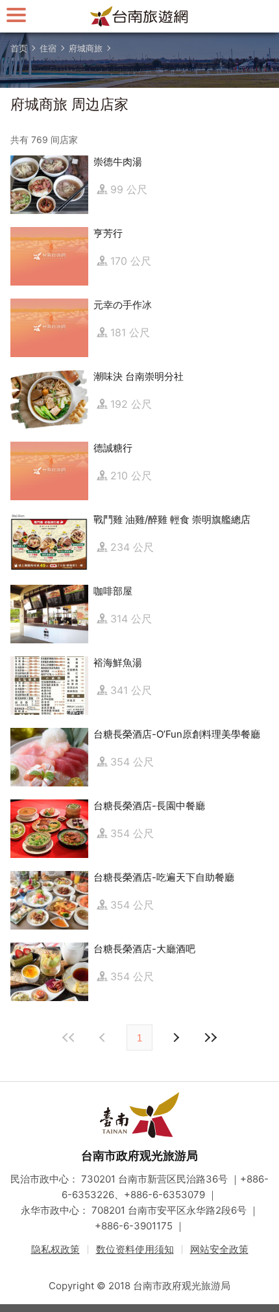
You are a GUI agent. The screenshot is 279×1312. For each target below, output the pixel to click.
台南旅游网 (139, 16)
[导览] (16, 14)
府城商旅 (86, 48)
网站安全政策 (219, 1249)
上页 (175, 1037)
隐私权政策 (55, 1249)
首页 (18, 48)
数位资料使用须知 (135, 1249)
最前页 (69, 1037)
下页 (104, 1037)
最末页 (210, 1037)
